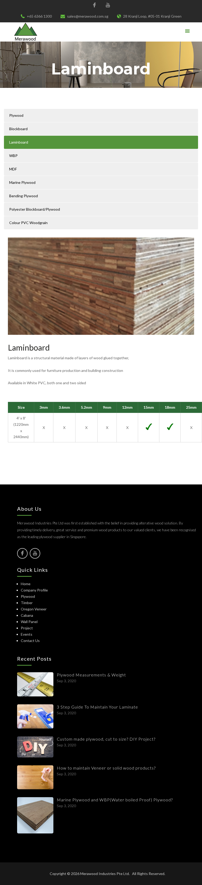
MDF (13, 169)
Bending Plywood (23, 196)
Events (26, 634)
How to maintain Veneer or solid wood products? (106, 767)
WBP (13, 155)
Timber (27, 602)
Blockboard (18, 129)
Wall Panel (29, 621)
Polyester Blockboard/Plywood (34, 209)
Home (26, 583)
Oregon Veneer (34, 609)
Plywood (16, 115)
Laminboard (18, 142)
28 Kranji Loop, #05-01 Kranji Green (152, 16)
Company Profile (34, 590)
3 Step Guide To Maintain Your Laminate (97, 706)
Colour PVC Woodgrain (28, 222)
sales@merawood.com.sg (87, 16)
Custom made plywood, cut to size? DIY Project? (106, 738)
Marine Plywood (22, 182)
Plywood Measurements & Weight (91, 674)
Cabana (27, 615)
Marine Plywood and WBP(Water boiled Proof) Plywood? (115, 799)
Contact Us (30, 640)
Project (27, 628)
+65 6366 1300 (39, 16)
